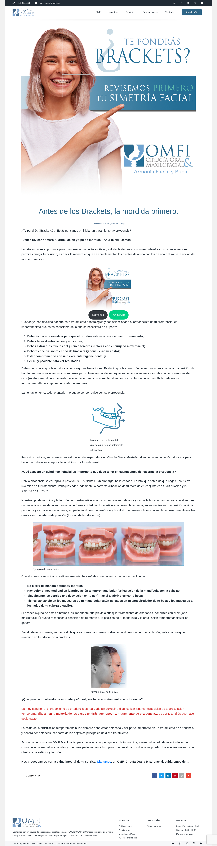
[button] (154, 775)
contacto (169, 12)
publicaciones (150, 12)
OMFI (98, 12)
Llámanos (98, 314)
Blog (122, 224)
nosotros (113, 12)
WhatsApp (118, 314)
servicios (130, 12)
